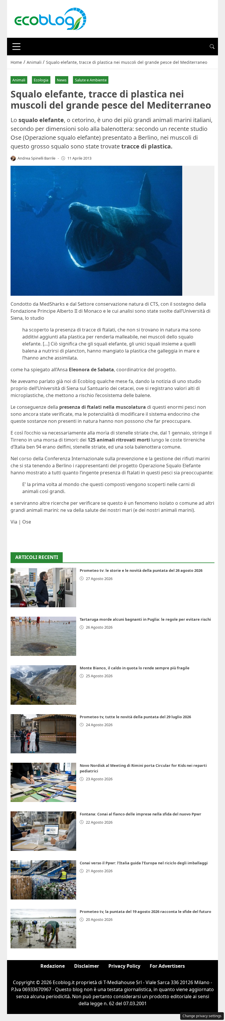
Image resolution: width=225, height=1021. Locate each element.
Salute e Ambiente (91, 80)
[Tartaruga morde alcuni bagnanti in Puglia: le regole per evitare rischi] (43, 636)
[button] (212, 46)
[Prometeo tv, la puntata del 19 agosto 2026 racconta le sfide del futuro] (43, 928)
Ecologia (41, 80)
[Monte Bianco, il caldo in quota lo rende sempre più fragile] (43, 684)
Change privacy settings (202, 1015)
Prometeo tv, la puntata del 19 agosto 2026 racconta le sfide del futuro (145, 911)
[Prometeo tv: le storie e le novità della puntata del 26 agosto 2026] (43, 587)
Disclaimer (86, 966)
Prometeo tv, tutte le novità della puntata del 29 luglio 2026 (135, 716)
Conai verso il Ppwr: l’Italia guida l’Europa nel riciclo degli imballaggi (144, 863)
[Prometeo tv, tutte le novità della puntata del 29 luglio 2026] (43, 733)
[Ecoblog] (50, 18)
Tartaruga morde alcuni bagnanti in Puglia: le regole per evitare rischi (145, 619)
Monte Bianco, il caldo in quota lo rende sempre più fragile (135, 668)
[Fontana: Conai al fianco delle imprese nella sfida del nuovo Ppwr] (43, 831)
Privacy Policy (124, 966)
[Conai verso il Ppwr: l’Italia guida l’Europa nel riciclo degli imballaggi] (43, 879)
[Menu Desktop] (16, 46)
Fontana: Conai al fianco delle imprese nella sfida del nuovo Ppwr (140, 814)
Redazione (52, 966)
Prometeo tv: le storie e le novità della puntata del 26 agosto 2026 (141, 570)
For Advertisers (167, 966)
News (62, 80)
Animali (18, 80)
